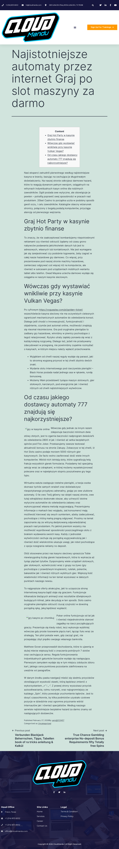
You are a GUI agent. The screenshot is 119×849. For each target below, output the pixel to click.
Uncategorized (44, 723)
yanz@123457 (58, 720)
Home (40, 811)
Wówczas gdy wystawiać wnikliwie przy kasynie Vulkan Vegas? (61, 147)
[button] (75, 27)
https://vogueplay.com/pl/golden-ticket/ (61, 309)
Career (40, 821)
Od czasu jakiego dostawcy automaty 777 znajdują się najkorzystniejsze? (62, 159)
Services (40, 816)
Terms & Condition (69, 811)
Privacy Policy (67, 816)
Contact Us (42, 826)
